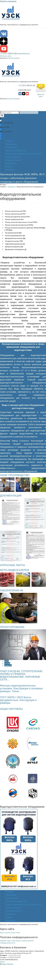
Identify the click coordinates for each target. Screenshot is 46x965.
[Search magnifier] (2, 115)
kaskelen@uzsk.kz (23, 53)
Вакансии (10, 169)
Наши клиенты (13, 157)
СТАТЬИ (7, 663)
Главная (9, 141)
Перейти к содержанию (8, 1)
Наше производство (15, 150)
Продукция (10, 144)
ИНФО (6, 661)
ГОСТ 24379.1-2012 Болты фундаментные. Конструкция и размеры (18, 700)
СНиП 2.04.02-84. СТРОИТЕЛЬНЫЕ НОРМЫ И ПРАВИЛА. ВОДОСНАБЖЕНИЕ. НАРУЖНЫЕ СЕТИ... (21, 675)
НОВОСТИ (8, 665)
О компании (11, 147)
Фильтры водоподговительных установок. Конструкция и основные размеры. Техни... (21, 688)
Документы (11, 163)
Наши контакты (13, 160)
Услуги (8, 166)
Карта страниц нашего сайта (10, 932)
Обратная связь (5, 56)
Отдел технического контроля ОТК (23, 153)
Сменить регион (13, 58)
